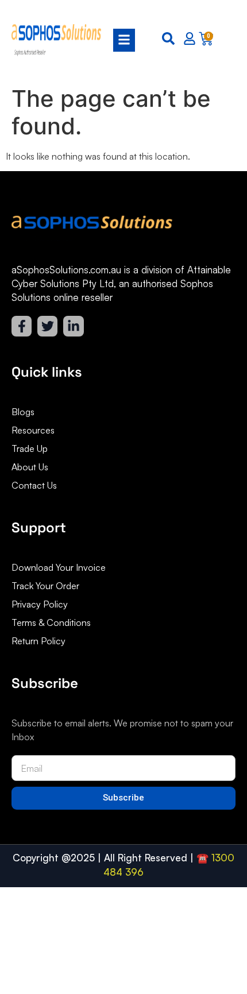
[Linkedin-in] (73, 326)
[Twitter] (47, 326)
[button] (120, 40)
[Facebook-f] (21, 326)
